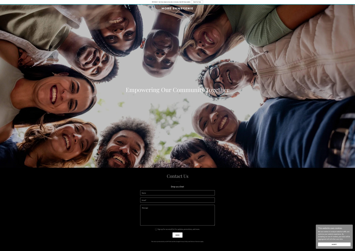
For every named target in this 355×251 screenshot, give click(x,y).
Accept (334, 244)
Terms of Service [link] (195, 241)
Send (177, 235)
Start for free (197, 2)
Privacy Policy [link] (184, 241)
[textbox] (177, 192)
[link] (177, 9)
